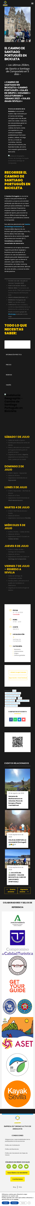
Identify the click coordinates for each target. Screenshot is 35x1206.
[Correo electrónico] (23, 719)
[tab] (17, 344)
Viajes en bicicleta (13, 703)
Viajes (16, 653)
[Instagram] (8, 1166)
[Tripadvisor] (14, 1166)
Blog (14, 1187)
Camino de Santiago (13, 693)
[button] (32, 3)
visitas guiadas (11, 705)
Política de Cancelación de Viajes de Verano (16, 1154)
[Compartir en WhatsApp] (15, 719)
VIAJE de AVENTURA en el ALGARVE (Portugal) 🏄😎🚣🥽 (17, 842)
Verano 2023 (10, 700)
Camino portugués (13, 695)
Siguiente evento (24, 890)
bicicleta (17, 649)
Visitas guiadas (19, 655)
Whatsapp (12, 314)
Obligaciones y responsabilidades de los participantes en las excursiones (17, 1140)
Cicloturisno (11, 698)
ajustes (16, 1199)
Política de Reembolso (12, 1149)
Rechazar (14, 1203)
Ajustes (23, 1203)
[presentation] (17, 344)
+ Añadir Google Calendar (18, 672)
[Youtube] (26, 1166)
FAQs (20, 1187)
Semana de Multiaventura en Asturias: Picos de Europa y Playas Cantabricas (15, 800)
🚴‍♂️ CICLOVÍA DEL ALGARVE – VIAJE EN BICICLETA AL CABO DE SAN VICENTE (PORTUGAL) (17, 877)
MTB (19, 698)
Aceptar (6, 1203)
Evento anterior (11, 890)
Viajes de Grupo (23, 700)
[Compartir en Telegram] (19, 719)
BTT (14, 690)
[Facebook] (20, 1166)
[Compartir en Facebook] (11, 719)
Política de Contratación (12, 1145)
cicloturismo (18, 651)
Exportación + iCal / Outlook (18, 678)
